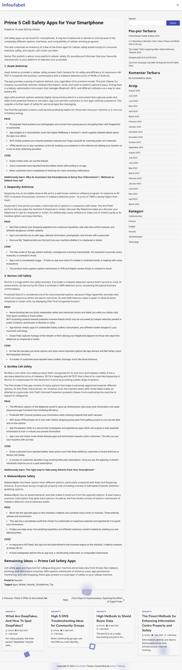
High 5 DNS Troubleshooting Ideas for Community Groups (67, 621)
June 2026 (133, 101)
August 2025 (134, 152)
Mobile (22, 584)
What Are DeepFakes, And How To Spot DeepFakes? (22, 621)
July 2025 (133, 158)
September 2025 (136, 147)
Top (51, 584)
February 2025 (135, 178)
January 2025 (135, 183)
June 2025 (133, 163)
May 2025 (133, 168)
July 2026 (133, 96)
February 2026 (135, 121)
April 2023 (133, 199)
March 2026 (134, 116)
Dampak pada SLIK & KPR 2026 (143, 57)
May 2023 (133, 194)
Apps (15, 584)
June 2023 (133, 189)
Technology (134, 242)
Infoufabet (13, 5)
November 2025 (136, 137)
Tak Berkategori (135, 237)
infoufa (36, 29)
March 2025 (134, 173)
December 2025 (135, 132)
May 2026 (133, 106)
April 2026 (133, 111)
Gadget (132, 226)
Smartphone (42, 584)
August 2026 (134, 90)
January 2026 (135, 127)
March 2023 (134, 204)
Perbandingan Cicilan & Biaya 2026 (144, 36)
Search (132, 18)
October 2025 (135, 142)
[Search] (178, 5)
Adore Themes (117, 666)
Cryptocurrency (135, 216)
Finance (132, 221)
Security (18, 580)
